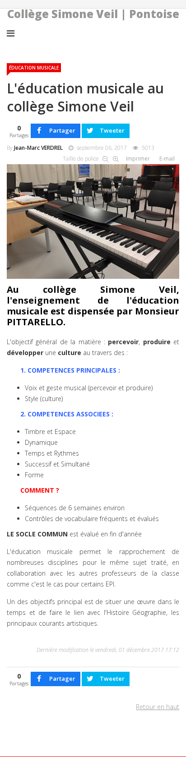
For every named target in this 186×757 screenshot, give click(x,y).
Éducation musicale (34, 68)
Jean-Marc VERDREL (38, 148)
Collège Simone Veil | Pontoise (93, 14)
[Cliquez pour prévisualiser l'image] (93, 220)
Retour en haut (157, 706)
